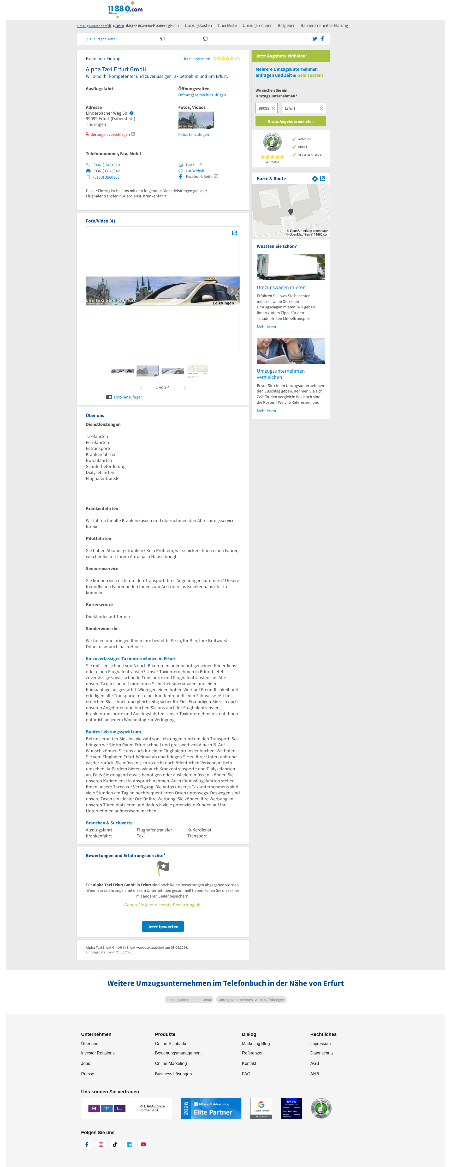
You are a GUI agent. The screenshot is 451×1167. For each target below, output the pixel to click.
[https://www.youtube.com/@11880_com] (143, 1144)
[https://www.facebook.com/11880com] (87, 1144)
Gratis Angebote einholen (291, 121)
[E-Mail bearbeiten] (199, 164)
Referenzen (253, 1053)
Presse (87, 1074)
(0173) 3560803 (106, 177)
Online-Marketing (171, 1063)
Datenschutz (322, 1053)
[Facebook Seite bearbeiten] (215, 176)
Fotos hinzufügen (193, 134)
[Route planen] (131, 113)
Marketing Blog (256, 1043)
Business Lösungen (173, 1074)
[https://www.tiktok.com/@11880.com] (115, 1144)
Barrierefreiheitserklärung (324, 25)
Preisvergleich (166, 25)
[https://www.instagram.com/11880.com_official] (101, 1144)
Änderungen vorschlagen (108, 134)
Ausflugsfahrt (100, 88)
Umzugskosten (198, 25)
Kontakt (249, 1063)
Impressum (320, 1043)
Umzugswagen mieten (281, 287)
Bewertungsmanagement (178, 1053)
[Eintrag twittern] (315, 38)
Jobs (85, 1063)
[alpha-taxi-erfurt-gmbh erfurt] (122, 371)
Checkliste (227, 25)
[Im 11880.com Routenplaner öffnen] (315, 178)
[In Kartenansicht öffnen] (322, 178)
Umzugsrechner (257, 25)
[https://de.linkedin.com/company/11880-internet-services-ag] (129, 1144)
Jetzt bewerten (163, 927)
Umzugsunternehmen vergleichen (281, 373)
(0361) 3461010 (106, 164)
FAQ (246, 1074)
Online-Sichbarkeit (172, 1043)
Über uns (89, 1043)
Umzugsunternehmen (127, 25)
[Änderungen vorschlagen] (133, 134)
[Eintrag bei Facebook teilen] (322, 38)
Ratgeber (286, 25)
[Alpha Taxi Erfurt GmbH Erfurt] (235, 232)
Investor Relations (98, 1053)
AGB (314, 1063)
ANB (314, 1074)
